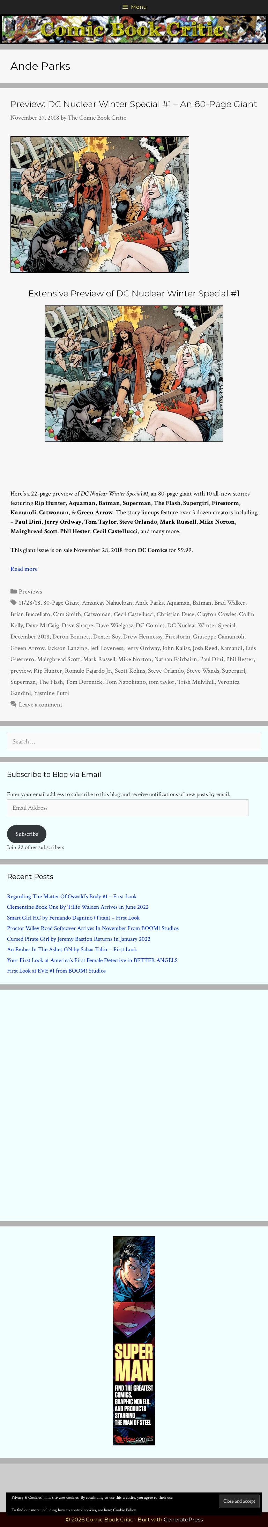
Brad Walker (229, 603)
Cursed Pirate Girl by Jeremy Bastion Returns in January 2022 (78, 939)
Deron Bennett (71, 637)
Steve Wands (203, 671)
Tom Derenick (84, 682)
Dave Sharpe (77, 625)
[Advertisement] (134, 1104)
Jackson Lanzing (67, 648)
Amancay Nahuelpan (107, 603)
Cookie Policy (124, 1510)
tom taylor (161, 682)
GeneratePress (183, 1519)
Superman (23, 682)
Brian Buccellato (30, 614)
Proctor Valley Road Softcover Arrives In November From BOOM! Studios (93, 928)
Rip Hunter (48, 671)
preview (20, 671)
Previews (30, 592)
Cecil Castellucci (134, 614)
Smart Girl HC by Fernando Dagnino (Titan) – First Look (73, 918)
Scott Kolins (130, 671)
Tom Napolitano (125, 682)
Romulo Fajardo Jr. (88, 671)
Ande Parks (149, 603)
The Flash (51, 682)
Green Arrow (27, 648)
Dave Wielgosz (114, 625)
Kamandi (231, 648)
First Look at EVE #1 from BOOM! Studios (56, 971)
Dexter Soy (106, 637)
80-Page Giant (61, 603)
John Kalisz (176, 648)
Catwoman (97, 614)
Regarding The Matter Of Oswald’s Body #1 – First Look (72, 896)
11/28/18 (29, 603)
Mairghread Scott (58, 659)
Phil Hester (240, 659)
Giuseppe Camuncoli (218, 637)
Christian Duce (175, 614)
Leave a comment (40, 705)
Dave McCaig (42, 625)
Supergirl (233, 671)
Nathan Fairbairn (175, 659)
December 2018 (30, 637)
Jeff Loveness (106, 648)
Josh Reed (205, 648)
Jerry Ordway (142, 648)
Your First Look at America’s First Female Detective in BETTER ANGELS (92, 960)
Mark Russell (99, 659)
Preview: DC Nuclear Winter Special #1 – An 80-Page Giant (133, 104)
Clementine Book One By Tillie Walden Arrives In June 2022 (78, 907)
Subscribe (27, 834)
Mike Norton (134, 659)
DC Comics (150, 625)
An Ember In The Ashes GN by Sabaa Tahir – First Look (72, 949)
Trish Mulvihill (196, 682)
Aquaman (178, 603)
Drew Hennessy (142, 637)
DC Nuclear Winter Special (201, 625)
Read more (24, 569)
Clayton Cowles (216, 614)
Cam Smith (67, 614)
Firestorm (177, 637)
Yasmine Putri (51, 693)
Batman (202, 603)
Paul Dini (211, 659)
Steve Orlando (166, 671)
